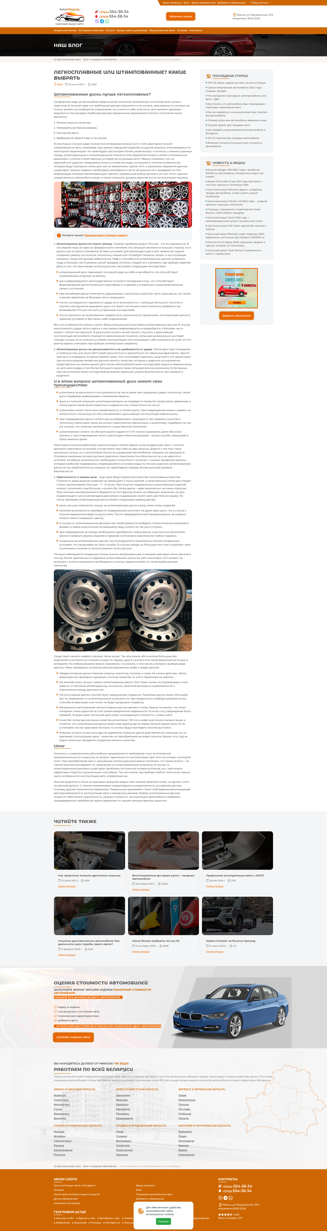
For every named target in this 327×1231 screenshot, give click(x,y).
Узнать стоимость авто (163, 647)
